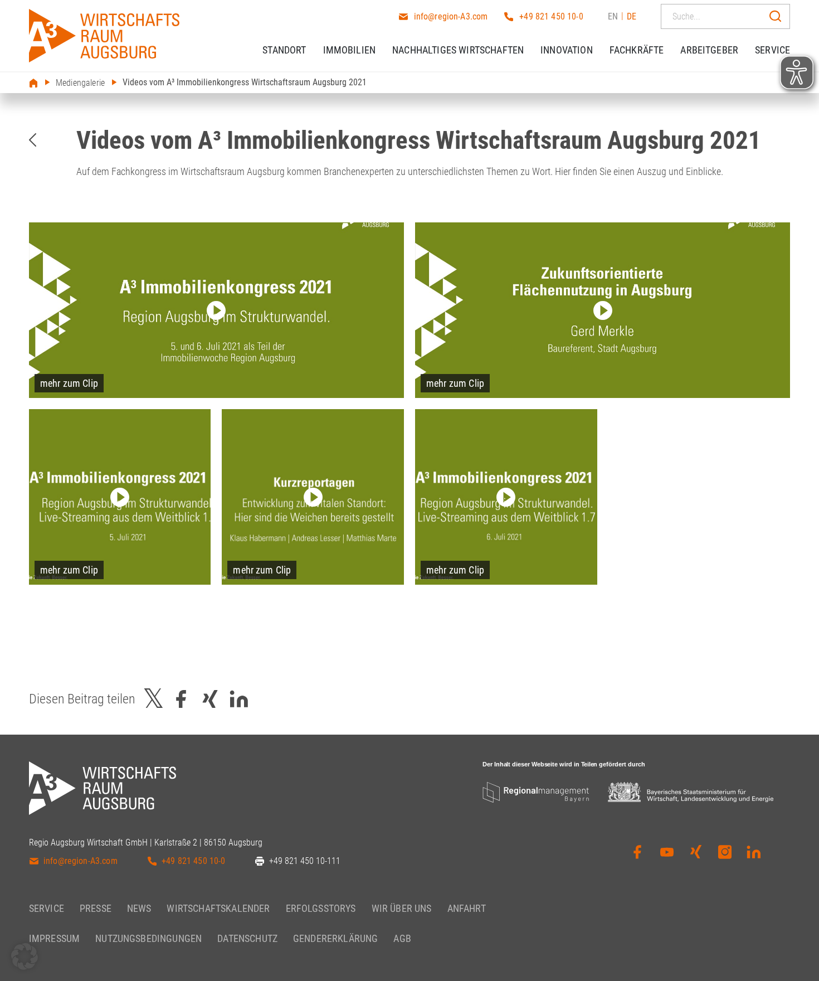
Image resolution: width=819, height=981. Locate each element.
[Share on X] (154, 698)
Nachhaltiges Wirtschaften (458, 50)
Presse (95, 908)
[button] (24, 956)
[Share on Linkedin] (239, 698)
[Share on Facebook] (181, 698)
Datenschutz (247, 938)
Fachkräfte (637, 50)
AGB (402, 938)
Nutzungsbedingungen (148, 938)
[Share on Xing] (210, 698)
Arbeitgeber (709, 50)
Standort (284, 50)
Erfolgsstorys (321, 908)
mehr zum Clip (69, 383)
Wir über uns (402, 908)
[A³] (104, 35)
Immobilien (349, 50)
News (139, 908)
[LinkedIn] (754, 853)
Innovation (566, 50)
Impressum (54, 938)
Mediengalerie (80, 82)
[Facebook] (637, 853)
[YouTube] (667, 853)
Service (772, 50)
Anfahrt (466, 908)
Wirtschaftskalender (218, 908)
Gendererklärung (335, 938)
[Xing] (696, 853)
